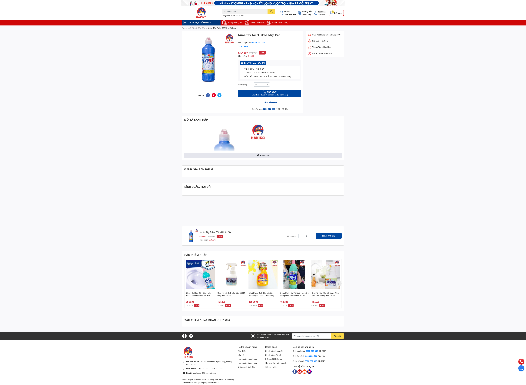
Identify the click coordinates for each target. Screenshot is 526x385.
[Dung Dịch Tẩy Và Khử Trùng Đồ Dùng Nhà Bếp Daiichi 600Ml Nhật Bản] (294, 274)
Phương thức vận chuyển (276, 363)
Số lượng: (243, 84)
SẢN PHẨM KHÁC (195, 255)
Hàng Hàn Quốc (235, 23)
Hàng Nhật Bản (257, 23)
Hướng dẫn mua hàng (307, 12)
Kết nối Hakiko (271, 367)
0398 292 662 (290, 14)
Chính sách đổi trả (273, 355)
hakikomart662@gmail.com (204, 373)
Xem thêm (264, 155)
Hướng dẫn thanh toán (247, 363)
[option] (209, 58)
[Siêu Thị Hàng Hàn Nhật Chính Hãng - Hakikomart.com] (201, 12)
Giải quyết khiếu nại (273, 359)
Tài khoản (322, 12)
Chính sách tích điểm (247, 367)
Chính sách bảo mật (274, 351)
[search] (271, 11)
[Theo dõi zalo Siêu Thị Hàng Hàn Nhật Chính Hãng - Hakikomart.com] (191, 336)
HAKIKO (214, 382)
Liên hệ (241, 355)
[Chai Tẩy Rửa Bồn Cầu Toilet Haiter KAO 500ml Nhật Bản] (200, 274)
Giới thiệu (242, 351)
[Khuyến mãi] (263, 3)
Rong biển (226, 16)
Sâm (233, 16)
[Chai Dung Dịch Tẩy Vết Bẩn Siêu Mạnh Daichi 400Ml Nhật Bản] (263, 274)
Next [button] (339, 283)
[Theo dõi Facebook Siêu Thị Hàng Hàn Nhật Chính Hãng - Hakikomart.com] (184, 336)
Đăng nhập (321, 14)
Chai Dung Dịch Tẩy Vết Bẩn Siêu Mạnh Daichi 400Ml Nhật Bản (262, 295)
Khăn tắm (240, 16)
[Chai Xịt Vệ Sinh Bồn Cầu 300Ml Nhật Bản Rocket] (231, 274)
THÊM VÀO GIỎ (270, 102)
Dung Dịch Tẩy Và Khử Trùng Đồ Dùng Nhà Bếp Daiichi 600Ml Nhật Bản (294, 295)
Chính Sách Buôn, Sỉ (281, 23)
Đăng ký (337, 336)
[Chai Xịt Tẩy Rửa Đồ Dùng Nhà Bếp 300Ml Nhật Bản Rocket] (325, 274)
